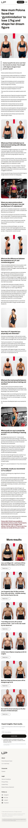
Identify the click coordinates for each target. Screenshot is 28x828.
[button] (26, 2)
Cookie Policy (5, 784)
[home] (3, 2)
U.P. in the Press (5, 763)
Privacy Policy (5, 781)
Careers (3, 771)
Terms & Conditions (6, 779)
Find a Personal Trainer (7, 761)
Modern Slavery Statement (8, 787)
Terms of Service (11, 820)
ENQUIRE (20, 2)
